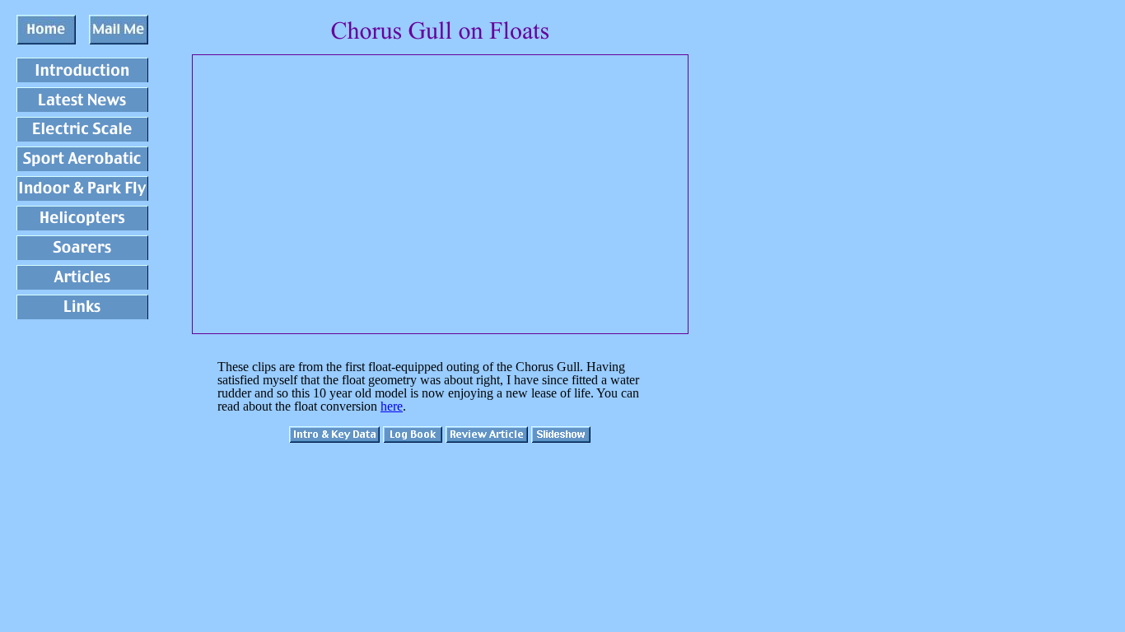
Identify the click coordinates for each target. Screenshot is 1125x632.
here (391, 406)
